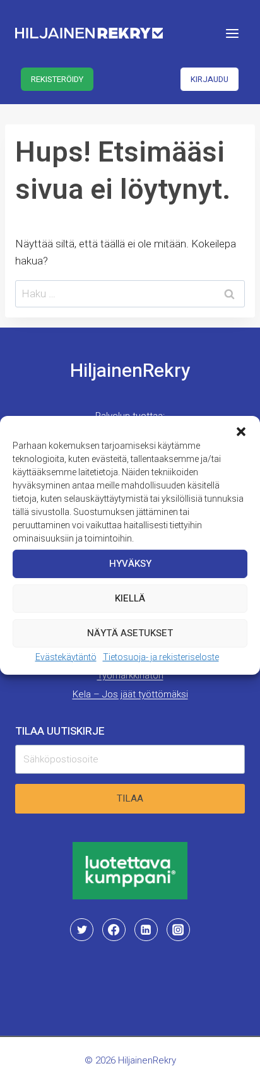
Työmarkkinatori (130, 675)
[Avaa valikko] (232, 33)
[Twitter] (81, 929)
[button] (241, 431)
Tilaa (130, 798)
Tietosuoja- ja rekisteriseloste (161, 656)
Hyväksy (130, 564)
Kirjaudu (209, 79)
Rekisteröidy (57, 79)
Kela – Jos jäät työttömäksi (130, 694)
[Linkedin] (145, 929)
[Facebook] (113, 929)
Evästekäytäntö (66, 656)
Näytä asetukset (130, 633)
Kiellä (130, 598)
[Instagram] (178, 929)
